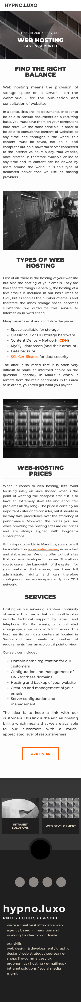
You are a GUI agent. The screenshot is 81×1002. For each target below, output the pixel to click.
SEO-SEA (52, 954)
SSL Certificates (25, 357)
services (52, 33)
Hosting (36, 964)
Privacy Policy (36, 994)
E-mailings (55, 964)
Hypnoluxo (30, 33)
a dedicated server (43, 549)
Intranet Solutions (22, 969)
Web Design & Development (30, 949)
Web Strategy (32, 954)
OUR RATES (40, 754)
